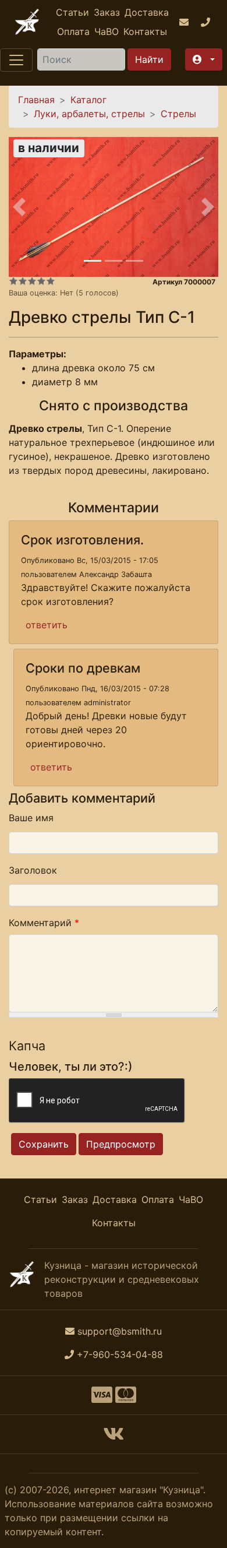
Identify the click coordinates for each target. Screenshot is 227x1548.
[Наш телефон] (207, 22)
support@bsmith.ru (119, 1331)
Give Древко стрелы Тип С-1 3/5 (32, 281)
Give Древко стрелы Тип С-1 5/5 (50, 281)
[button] (203, 59)
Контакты (145, 31)
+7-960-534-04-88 (120, 1354)
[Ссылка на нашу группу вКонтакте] (113, 1437)
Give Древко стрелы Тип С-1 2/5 (22, 281)
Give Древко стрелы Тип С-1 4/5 (41, 281)
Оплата (73, 31)
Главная (36, 99)
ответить (47, 625)
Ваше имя (31, 818)
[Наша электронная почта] (185, 22)
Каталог (88, 99)
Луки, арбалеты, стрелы (89, 113)
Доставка (147, 12)
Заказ (107, 12)
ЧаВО (106, 31)
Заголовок (33, 870)
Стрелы (178, 113)
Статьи (72, 12)
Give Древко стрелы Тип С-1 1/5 (13, 281)
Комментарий (44, 922)
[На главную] (27, 22)
